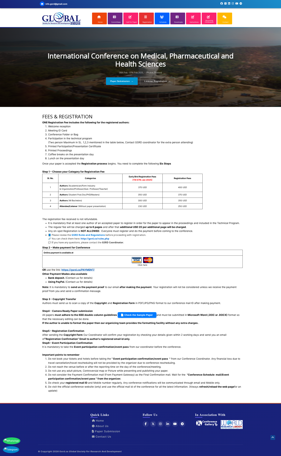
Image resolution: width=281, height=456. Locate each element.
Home (99, 420)
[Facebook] (146, 424)
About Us (102, 426)
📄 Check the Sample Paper (137, 315)
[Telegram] (182, 424)
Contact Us (103, 436)
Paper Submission (121, 81)
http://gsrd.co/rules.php (95, 238)
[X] (153, 424)
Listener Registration (157, 81)
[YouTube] (175, 424)
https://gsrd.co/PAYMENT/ (78, 269)
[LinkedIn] (168, 424)
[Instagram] (160, 424)
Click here (142, 265)
